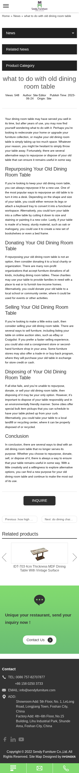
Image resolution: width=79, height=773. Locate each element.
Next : (61, 519)
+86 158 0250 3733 (29, 683)
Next (75, 557)
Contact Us (36, 640)
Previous (4, 557)
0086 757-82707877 (30, 677)
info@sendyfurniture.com (37, 690)
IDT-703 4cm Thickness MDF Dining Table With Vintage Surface (39, 568)
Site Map (35, 756)
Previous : (21, 519)
